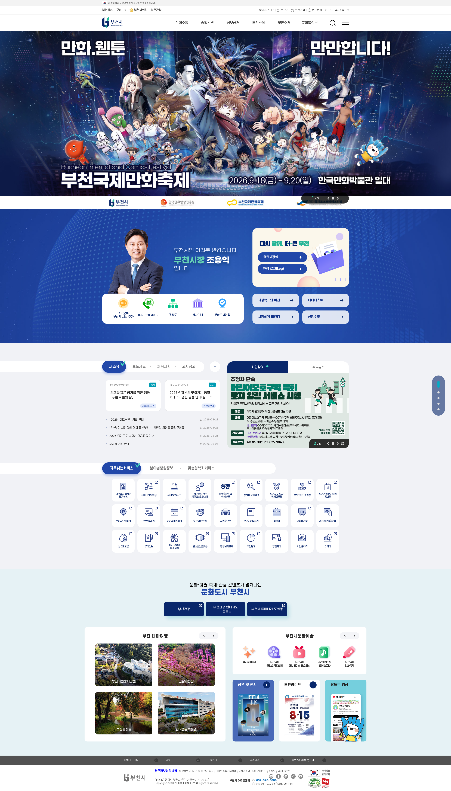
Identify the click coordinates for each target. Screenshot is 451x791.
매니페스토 (315, 300)
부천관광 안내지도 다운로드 (225, 609)
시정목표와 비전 (269, 300)
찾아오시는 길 (259, 771)
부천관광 (184, 609)
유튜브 (300, 776)
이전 (328, 198)
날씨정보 (264, 10)
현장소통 (314, 317)
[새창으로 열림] (225, 120)
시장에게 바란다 (269, 317)
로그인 (284, 10)
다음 (338, 198)
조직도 (271, 771)
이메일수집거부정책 (226, 771)
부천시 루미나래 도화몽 (267, 609)
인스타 (293, 776)
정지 (333, 198)
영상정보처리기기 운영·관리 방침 (196, 771)
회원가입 (300, 10)
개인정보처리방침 (166, 771)
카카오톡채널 (285, 776)
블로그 (271, 776)
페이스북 (278, 776)
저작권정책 (244, 771)
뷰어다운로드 (284, 771)
